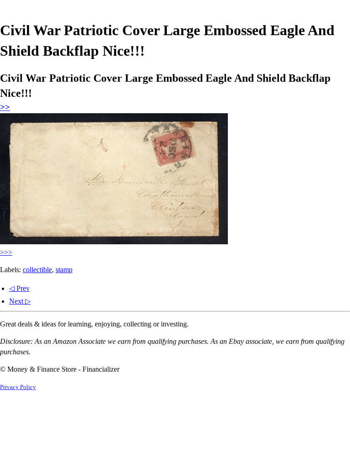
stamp (64, 269)
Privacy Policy (18, 387)
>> (5, 107)
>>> (6, 252)
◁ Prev (19, 288)
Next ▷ (20, 301)
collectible (37, 269)
